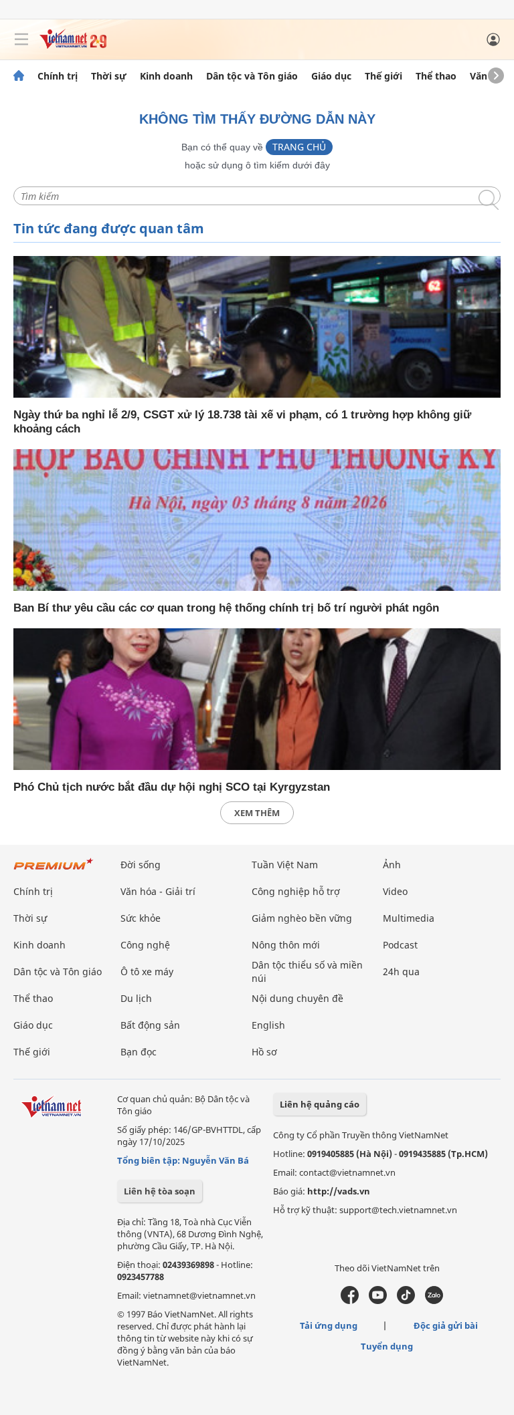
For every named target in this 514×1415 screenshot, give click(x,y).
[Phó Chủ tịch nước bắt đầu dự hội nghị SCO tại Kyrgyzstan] (257, 699)
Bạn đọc (138, 1051)
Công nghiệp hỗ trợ (296, 891)
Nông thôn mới (286, 944)
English (268, 1025)
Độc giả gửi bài (446, 1325)
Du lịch (136, 998)
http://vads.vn (338, 1191)
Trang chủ (299, 146)
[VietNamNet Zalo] (434, 1301)
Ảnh (392, 864)
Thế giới (383, 76)
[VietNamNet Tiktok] (406, 1301)
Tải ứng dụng (328, 1325)
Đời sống (140, 864)
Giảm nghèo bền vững (302, 918)
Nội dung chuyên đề (297, 998)
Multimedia (408, 918)
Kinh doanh (166, 76)
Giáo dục (331, 76)
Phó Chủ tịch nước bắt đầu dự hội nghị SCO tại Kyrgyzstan (171, 787)
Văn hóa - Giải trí (157, 891)
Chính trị (57, 76)
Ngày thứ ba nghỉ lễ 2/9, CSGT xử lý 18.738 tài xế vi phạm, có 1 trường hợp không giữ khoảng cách (242, 421)
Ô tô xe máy (146, 971)
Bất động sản (150, 1025)
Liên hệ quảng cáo (319, 1104)
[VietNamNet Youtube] (378, 1301)
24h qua (401, 971)
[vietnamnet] (72, 45)
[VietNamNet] (18, 76)
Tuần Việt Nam (285, 864)
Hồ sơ (264, 1051)
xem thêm (257, 813)
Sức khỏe (140, 918)
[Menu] (21, 39)
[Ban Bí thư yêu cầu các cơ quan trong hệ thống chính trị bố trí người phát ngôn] (257, 520)
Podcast (400, 944)
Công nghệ (145, 944)
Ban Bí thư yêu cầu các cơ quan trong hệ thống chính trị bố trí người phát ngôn (226, 608)
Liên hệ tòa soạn (159, 1191)
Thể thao (436, 76)
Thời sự (108, 76)
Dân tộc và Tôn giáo (252, 76)
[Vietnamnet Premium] (53, 870)
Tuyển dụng (387, 1346)
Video (395, 891)
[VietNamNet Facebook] (350, 1301)
